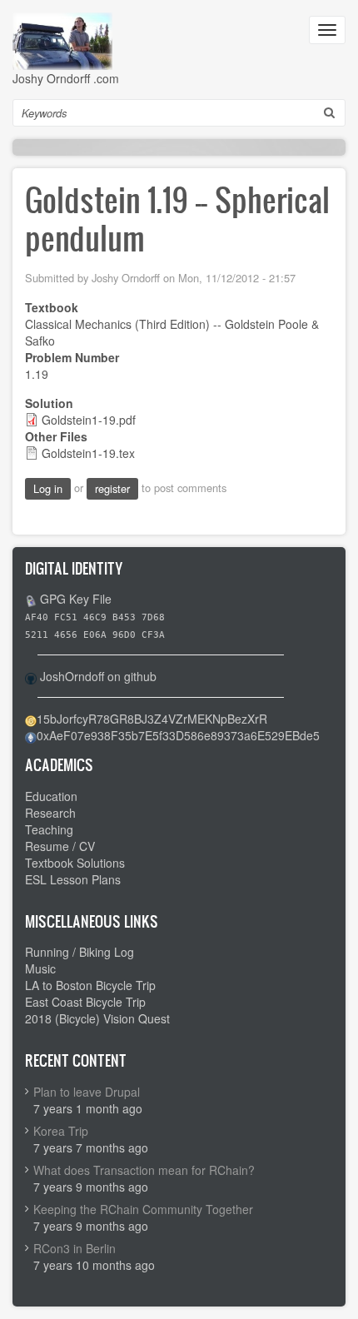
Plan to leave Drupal (86, 1091)
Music (40, 968)
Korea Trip (60, 1130)
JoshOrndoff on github (98, 676)
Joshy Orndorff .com (65, 78)
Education (51, 796)
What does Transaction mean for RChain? (144, 1170)
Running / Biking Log (79, 951)
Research (50, 812)
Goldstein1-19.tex (88, 453)
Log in (47, 488)
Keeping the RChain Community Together (143, 1209)
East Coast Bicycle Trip (85, 1001)
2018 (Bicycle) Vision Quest (97, 1018)
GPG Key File (76, 598)
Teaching (49, 829)
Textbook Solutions (75, 862)
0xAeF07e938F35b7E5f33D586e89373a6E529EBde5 (178, 735)
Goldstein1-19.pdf (89, 419)
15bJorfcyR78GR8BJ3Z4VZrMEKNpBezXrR (152, 718)
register (112, 488)
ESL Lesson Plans (73, 879)
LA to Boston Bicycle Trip (90, 985)
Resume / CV (60, 846)
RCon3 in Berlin (74, 1248)
